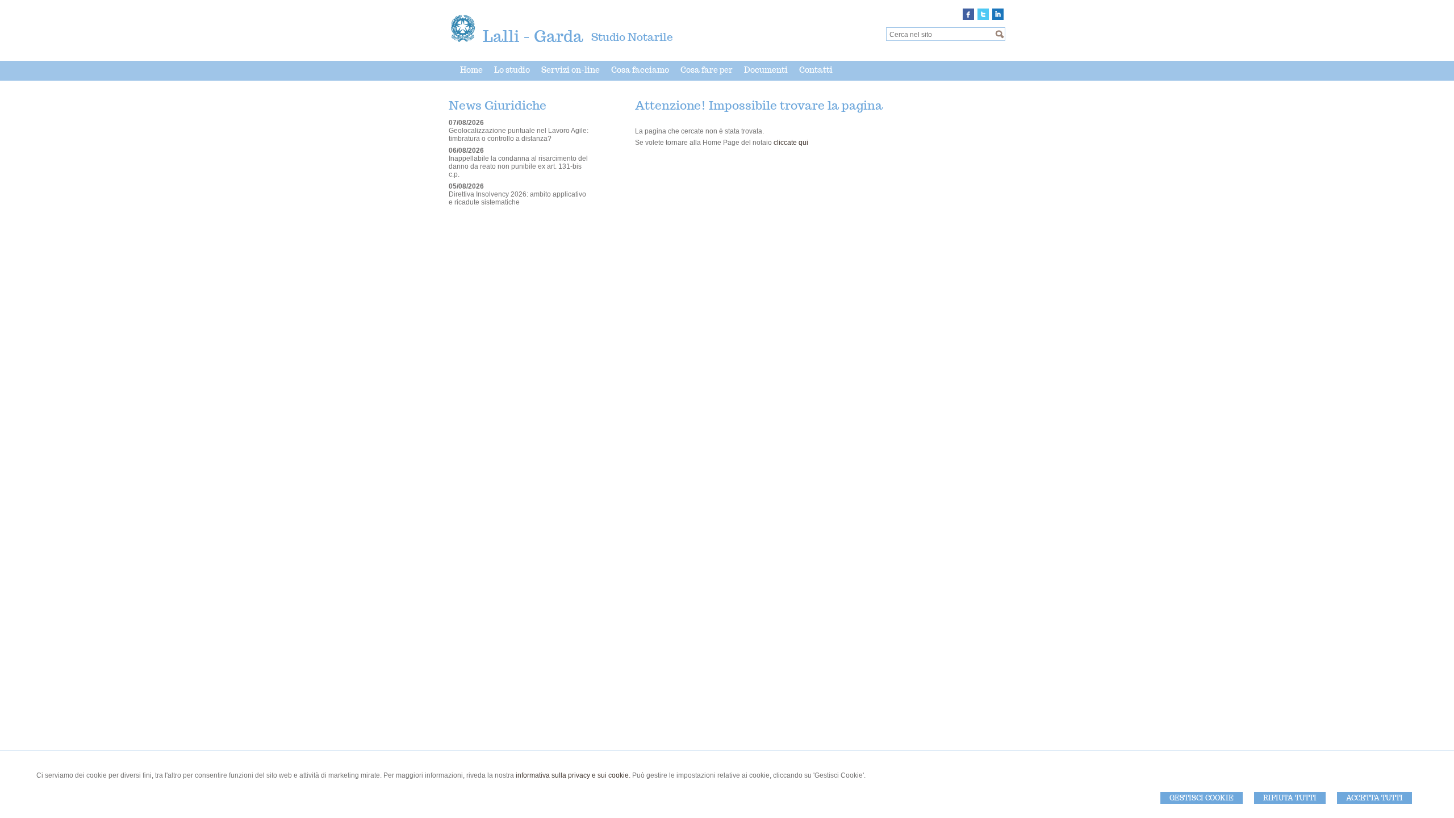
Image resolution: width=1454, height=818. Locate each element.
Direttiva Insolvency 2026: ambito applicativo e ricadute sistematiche (517, 198)
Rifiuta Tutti (1290, 798)
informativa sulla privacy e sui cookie (572, 775)
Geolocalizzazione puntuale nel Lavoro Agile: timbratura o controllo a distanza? (518, 135)
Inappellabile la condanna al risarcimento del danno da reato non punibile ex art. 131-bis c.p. (518, 166)
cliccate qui (791, 143)
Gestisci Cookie (1201, 798)
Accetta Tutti (1374, 798)
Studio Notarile (632, 37)
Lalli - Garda (533, 36)
